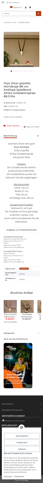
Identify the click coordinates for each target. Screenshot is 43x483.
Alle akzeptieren (22, 436)
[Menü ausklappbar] (3, 1)
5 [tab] (20, 71)
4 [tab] (18, 71)
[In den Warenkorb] (5, 30)
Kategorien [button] (9, 333)
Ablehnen (22, 449)
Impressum (8, 476)
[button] (16, 7)
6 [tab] (22, 71)
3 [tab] (16, 71)
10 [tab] (32, 71)
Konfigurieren (22, 442)
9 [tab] (29, 71)
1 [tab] (11, 71)
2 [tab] (13, 71)
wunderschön (24, 268)
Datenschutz (19, 476)
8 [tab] (27, 71)
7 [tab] (25, 71)
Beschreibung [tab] (10, 136)
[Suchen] (38, 13)
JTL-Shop (25, 480)
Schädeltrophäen (18, 110)
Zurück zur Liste (10, 22)
